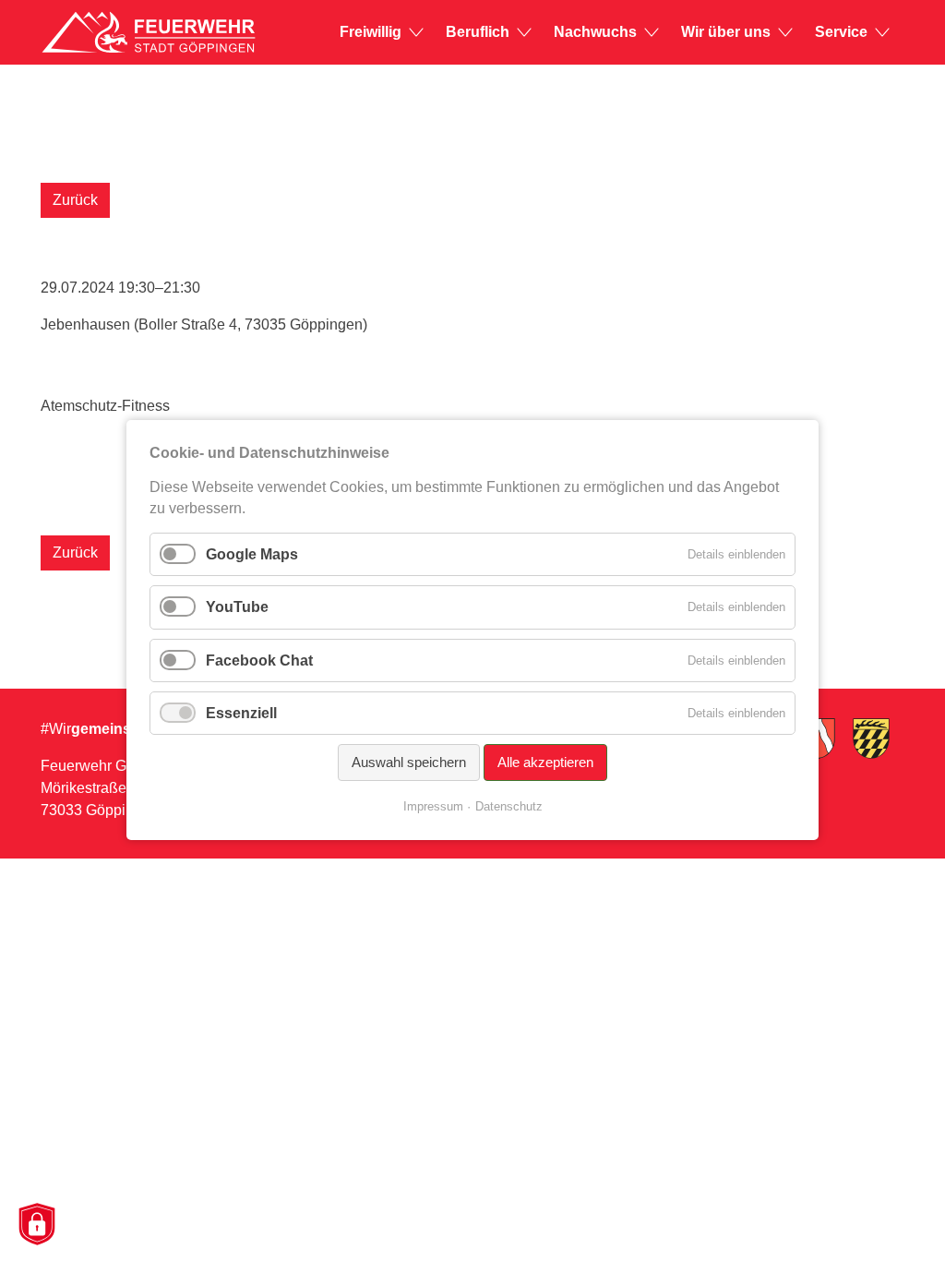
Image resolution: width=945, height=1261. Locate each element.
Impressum (433, 807)
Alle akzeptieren (545, 762)
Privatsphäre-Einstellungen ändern (36, 1225)
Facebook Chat (259, 660)
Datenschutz (509, 807)
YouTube (237, 608)
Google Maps (252, 554)
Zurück (75, 200)
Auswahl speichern (409, 762)
